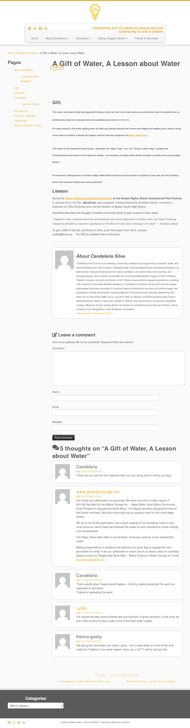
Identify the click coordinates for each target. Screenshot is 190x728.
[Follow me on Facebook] (42, 28)
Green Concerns (27, 53)
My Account (20, 111)
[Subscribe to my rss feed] (47, 28)
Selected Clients (30, 104)
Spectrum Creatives (121, 722)
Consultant (82, 38)
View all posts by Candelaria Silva (94, 313)
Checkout (19, 92)
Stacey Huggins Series (112, 38)
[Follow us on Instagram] (36, 28)
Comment (58, 348)
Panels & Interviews (146, 38)
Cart (16, 88)
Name (55, 392)
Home (34, 38)
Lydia (81, 608)
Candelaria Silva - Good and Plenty (83, 722)
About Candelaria (56, 38)
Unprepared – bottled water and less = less (83, 681)
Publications (20, 120)
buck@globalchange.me (90, 559)
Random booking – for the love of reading (152, 681)
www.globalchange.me (97, 491)
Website (57, 422)
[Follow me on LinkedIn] (30, 28)
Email (55, 407)
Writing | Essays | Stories (28, 125)
